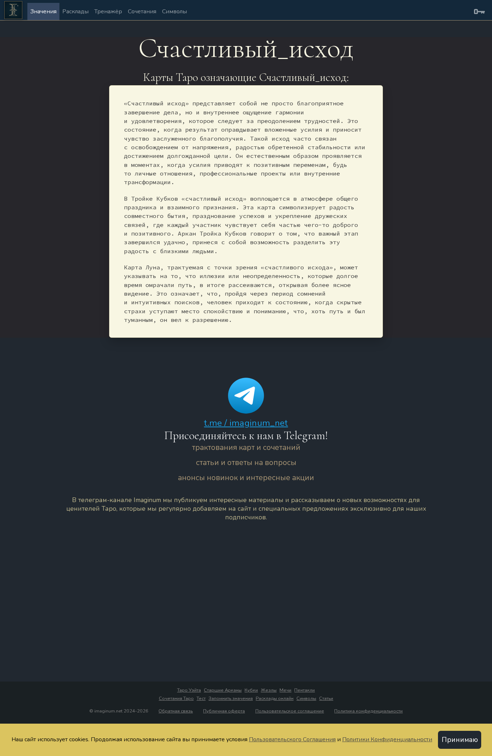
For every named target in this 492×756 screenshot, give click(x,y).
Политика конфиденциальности (368, 711)
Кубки (251, 690)
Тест (201, 698)
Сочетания (142, 11)
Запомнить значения (231, 698)
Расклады (75, 11)
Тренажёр (108, 11)
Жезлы (269, 690)
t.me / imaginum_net (246, 423)
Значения (43, 11)
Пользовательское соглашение (289, 711)
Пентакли (304, 690)
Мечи (285, 690)
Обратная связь (175, 711)
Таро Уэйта (189, 690)
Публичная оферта (224, 711)
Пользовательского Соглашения (292, 739)
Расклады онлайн (275, 698)
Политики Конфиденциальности (387, 739)
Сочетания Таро (176, 698)
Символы (174, 11)
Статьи (326, 698)
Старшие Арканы (223, 690)
